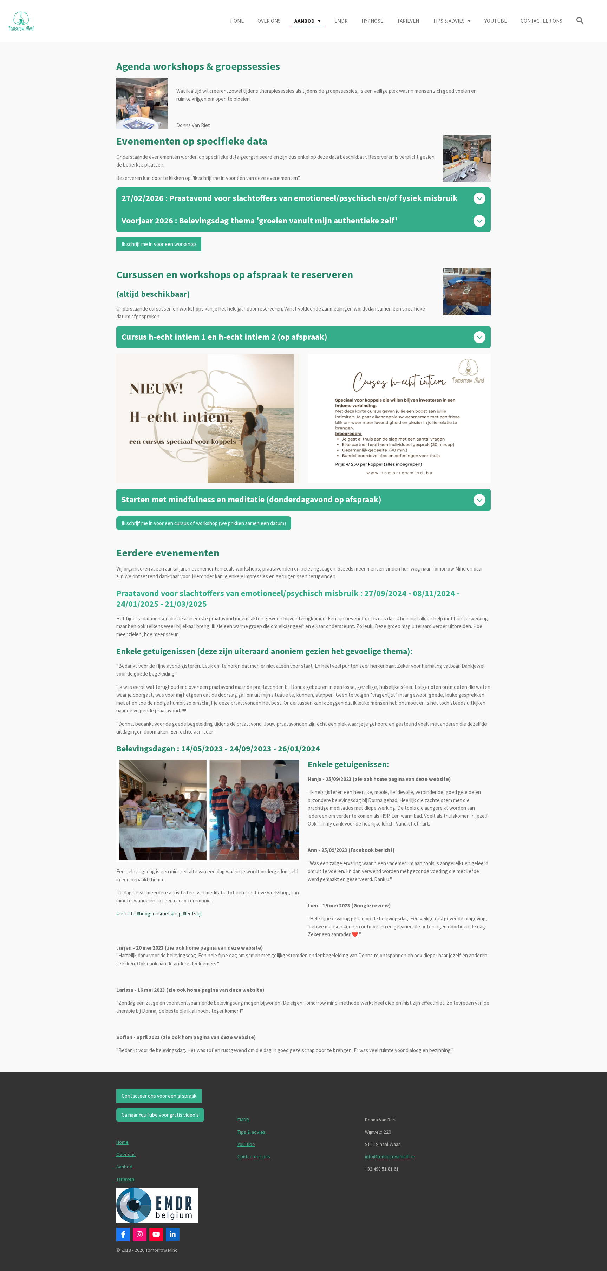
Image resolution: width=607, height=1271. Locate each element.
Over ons (126, 1154)
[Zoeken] (580, 20)
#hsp (176, 913)
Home (122, 1142)
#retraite (126, 913)
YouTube (246, 1144)
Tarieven (125, 1179)
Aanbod (124, 1167)
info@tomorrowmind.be (390, 1156)
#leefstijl (192, 913)
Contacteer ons (253, 1156)
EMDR (243, 1119)
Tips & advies (251, 1132)
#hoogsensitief (153, 913)
